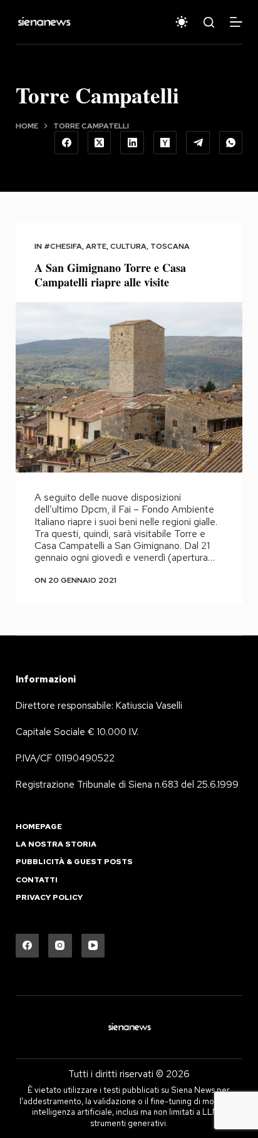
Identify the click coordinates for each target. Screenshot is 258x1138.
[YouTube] (93, 946)
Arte (96, 246)
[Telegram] (198, 143)
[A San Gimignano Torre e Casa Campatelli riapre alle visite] (129, 387)
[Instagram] (60, 946)
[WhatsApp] (231, 143)
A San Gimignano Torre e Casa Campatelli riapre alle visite (110, 274)
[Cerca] (209, 22)
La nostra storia (56, 844)
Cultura (128, 246)
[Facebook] (66, 143)
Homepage (39, 827)
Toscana (170, 246)
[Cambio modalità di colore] (181, 22)
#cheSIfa (63, 246)
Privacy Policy (49, 897)
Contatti (37, 880)
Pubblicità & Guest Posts (74, 862)
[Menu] (236, 22)
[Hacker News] (165, 143)
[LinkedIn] (132, 143)
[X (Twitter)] (99, 143)
